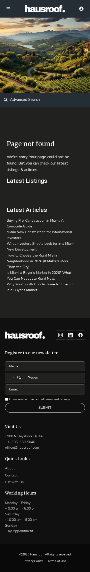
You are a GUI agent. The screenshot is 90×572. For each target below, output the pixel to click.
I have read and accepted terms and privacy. (39, 399)
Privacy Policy (33, 561)
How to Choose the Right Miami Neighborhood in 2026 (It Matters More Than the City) (37, 261)
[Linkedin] (70, 335)
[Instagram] (60, 335)
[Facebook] (80, 335)
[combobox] (13, 377)
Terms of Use (57, 561)
